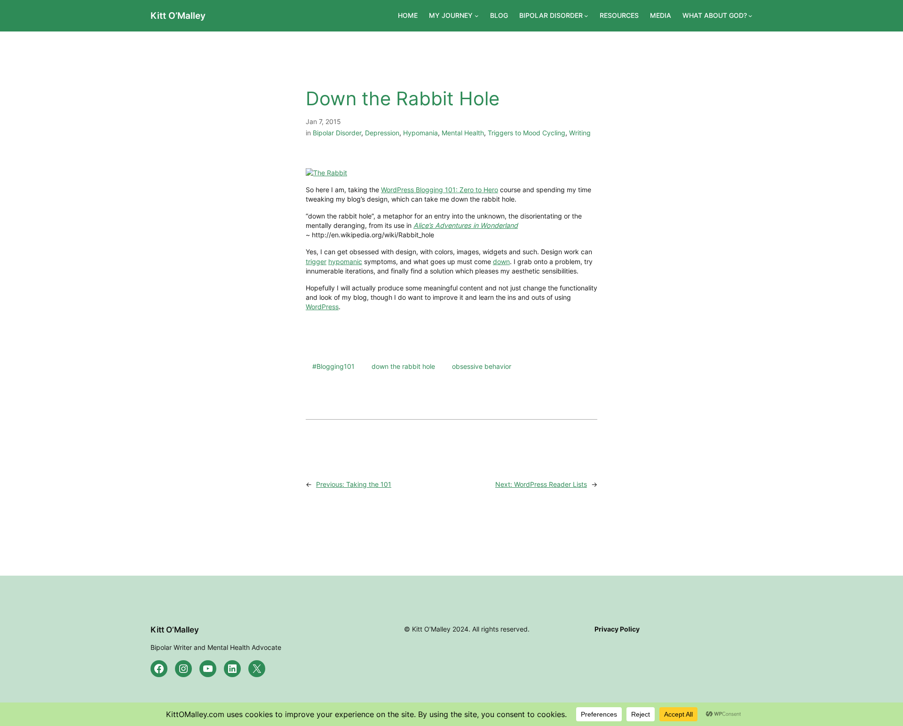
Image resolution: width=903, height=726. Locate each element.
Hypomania (420, 133)
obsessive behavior (481, 366)
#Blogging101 (333, 366)
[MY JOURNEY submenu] (477, 16)
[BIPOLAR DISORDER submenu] (586, 16)
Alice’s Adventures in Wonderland (465, 225)
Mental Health (463, 133)
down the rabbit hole (403, 366)
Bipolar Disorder (337, 133)
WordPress (322, 307)
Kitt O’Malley (178, 15)
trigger (316, 261)
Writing (580, 133)
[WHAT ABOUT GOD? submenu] (750, 16)
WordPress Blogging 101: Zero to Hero (439, 190)
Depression (382, 133)
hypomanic (345, 261)
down (501, 261)
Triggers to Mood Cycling (526, 133)
